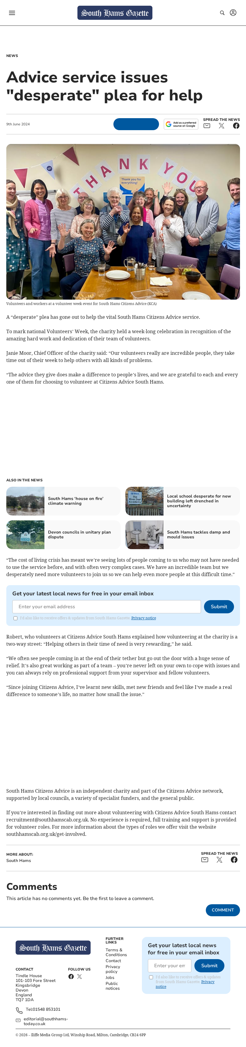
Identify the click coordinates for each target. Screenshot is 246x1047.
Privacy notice (143, 618)
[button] (12, 13)
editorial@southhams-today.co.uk (46, 1021)
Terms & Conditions (116, 952)
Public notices (113, 986)
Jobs (110, 977)
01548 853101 (46, 1009)
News (12, 55)
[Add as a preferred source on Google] (181, 124)
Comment (223, 910)
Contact (113, 961)
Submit (219, 606)
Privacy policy (113, 969)
